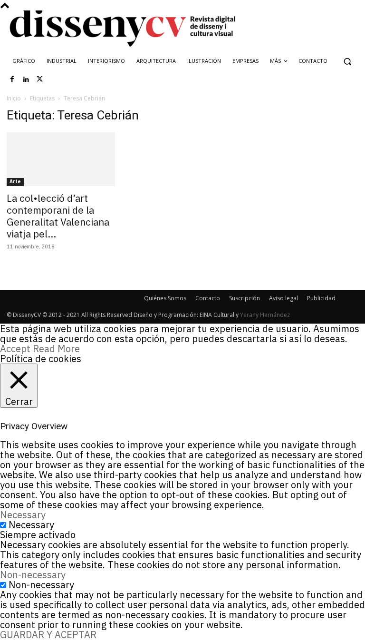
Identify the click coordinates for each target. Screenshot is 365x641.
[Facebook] (12, 79)
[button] (347, 61)
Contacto (207, 298)
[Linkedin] (26, 79)
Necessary (31, 524)
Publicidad (321, 298)
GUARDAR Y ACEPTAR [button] (48, 634)
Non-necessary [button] (33, 574)
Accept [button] (15, 348)
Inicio (14, 98)
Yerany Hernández (265, 315)
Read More (56, 348)
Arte (15, 181)
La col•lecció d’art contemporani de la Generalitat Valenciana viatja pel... (58, 215)
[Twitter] (40, 79)
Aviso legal (283, 298)
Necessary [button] (23, 514)
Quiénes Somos (165, 298)
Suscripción (244, 298)
